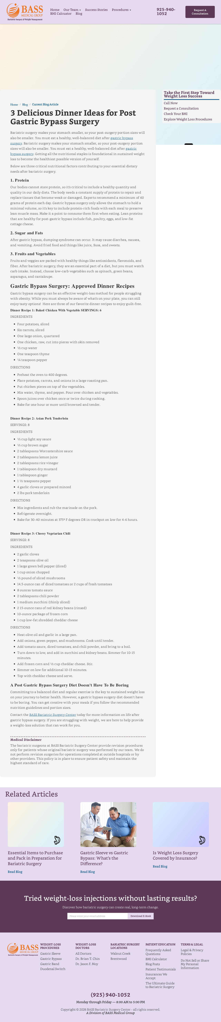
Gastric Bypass (51, 958)
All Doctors (83, 953)
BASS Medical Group (120, 1013)
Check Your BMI (176, 114)
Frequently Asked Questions (158, 951)
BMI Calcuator (60, 14)
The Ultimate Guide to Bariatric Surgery (160, 985)
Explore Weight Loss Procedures (188, 120)
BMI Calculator (156, 959)
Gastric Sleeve (50, 953)
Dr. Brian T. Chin (87, 958)
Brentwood (118, 958)
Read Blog (15, 871)
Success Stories (96, 10)
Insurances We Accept (156, 976)
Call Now (171, 103)
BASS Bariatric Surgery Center (52, 714)
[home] (24, 12)
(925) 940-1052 (110, 995)
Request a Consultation (181, 109)
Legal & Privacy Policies (192, 951)
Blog (79, 14)
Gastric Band (49, 964)
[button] (72, 10)
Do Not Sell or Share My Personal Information (195, 964)
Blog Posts (153, 964)
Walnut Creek (120, 953)
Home (54, 10)
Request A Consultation (200, 12)
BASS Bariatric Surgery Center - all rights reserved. (123, 1009)
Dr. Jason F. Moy (86, 964)
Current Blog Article (45, 104)
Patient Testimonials (161, 969)
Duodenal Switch (52, 969)
